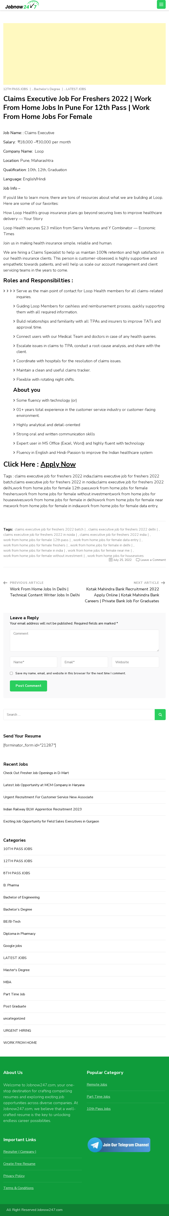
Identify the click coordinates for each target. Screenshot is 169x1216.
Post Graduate (14, 1006)
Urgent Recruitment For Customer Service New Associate (48, 797)
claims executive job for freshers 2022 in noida (39, 534)
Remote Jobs (97, 1084)
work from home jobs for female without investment (43, 555)
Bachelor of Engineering (21, 897)
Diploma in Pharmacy (19, 933)
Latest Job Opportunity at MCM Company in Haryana (43, 785)
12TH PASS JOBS (15, 89)
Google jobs (12, 945)
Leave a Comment (153, 560)
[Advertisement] (84, 54)
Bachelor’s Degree (47, 89)
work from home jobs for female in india (33, 550)
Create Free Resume (19, 1163)
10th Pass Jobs (99, 1108)
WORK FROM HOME (20, 1042)
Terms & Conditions (18, 1188)
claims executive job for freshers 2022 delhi (122, 529)
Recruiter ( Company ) (19, 1151)
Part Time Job (14, 994)
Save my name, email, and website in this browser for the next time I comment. (70, 673)
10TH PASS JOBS (17, 848)
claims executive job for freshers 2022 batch (49, 529)
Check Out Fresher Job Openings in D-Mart (36, 773)
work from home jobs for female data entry (105, 540)
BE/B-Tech (11, 921)
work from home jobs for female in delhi (100, 545)
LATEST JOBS (76, 89)
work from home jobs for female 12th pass (35, 540)
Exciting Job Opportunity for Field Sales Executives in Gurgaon (51, 821)
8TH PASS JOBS (16, 873)
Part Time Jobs (98, 1096)
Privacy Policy (14, 1175)
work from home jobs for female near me (99, 550)
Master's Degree (16, 970)
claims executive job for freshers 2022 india (113, 534)
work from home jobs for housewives (115, 555)
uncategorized (14, 1018)
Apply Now (58, 464)
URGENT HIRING (17, 1030)
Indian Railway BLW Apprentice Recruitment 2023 (42, 809)
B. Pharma (11, 885)
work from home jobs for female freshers (34, 545)
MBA (7, 982)
